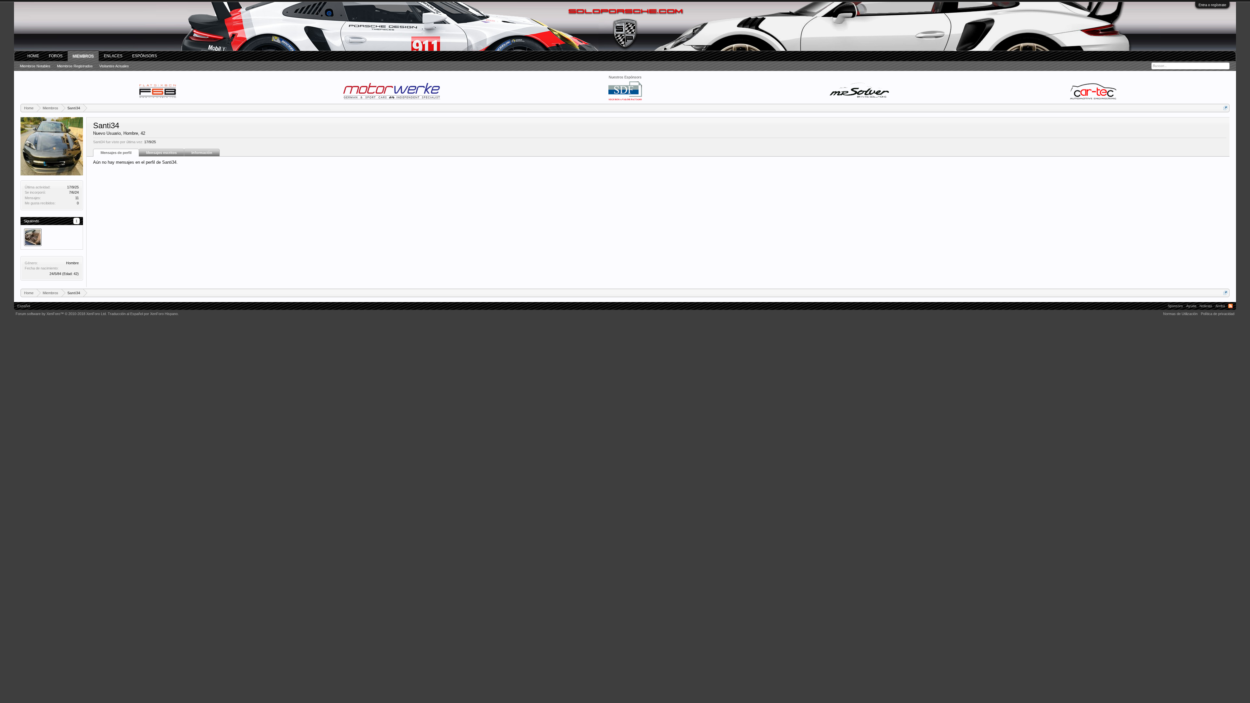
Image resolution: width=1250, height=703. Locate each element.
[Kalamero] (33, 237)
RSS (1230, 306)
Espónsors (144, 56)
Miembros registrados (75, 66)
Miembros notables (35, 66)
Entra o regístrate (1212, 5)
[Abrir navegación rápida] (1225, 108)
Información (201, 153)
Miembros (83, 56)
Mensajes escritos (161, 153)
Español (23, 306)
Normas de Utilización (1180, 314)
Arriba (1220, 306)
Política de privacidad (1217, 314)
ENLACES (113, 56)
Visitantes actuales (114, 66)
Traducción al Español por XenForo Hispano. (143, 314)
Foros (55, 56)
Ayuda (1191, 306)
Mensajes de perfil (116, 153)
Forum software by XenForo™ (61, 314)
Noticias (1206, 306)
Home (33, 56)
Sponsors (1175, 306)
